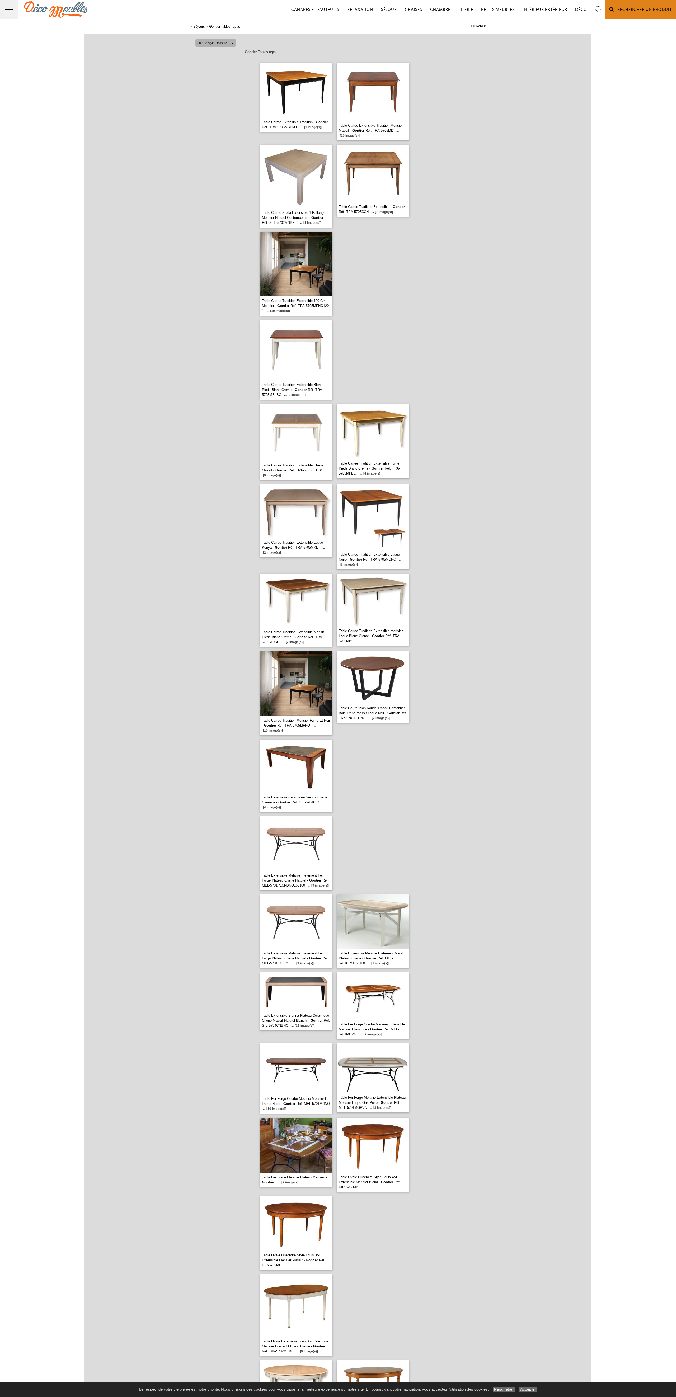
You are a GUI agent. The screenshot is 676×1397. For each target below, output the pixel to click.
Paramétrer (504, 1389)
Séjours (199, 27)
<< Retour (478, 26)
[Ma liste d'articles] (598, 9)
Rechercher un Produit (643, 9)
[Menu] (9, 9)
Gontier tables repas (224, 27)
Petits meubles (498, 9)
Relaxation (360, 9)
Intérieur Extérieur (545, 9)
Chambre (440, 9)
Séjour (389, 9)
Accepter (528, 1389)
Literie (465, 9)
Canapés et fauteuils (315, 9)
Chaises (413, 9)
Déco (581, 9)
